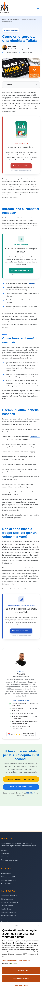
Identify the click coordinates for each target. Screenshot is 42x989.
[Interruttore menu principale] (38, 7)
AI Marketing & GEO (8, 877)
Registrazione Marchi (8, 915)
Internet (32, 283)
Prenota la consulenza (21, 631)
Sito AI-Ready (6, 873)
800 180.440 (30, 793)
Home (4, 19)
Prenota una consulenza (21, 787)
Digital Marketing (13, 19)
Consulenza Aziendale (9, 896)
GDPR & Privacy (7, 906)
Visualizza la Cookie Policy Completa (16, 960)
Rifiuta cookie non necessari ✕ (27, 926)
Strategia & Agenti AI (8, 880)
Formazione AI (6, 883)
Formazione (5, 919)
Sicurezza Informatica (8, 912)
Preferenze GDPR (21, 986)
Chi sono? (4, 850)
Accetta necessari (21, 979)
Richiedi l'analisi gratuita (21, 270)
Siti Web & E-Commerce (9, 902)
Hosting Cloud (6, 909)
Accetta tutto (21, 970)
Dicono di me (5, 857)
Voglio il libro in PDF (21, 166)
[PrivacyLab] (14, 963)
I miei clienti (5, 853)
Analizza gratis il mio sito (19, 779)
